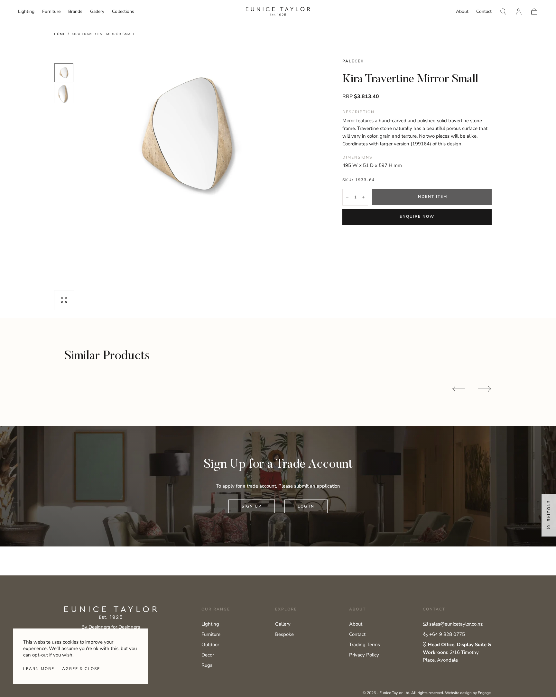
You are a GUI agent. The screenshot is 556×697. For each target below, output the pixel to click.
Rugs (206, 665)
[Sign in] (519, 11)
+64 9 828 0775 (447, 634)
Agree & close (81, 668)
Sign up (252, 506)
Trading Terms (364, 644)
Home (59, 34)
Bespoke (284, 634)
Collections (123, 11)
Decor (207, 655)
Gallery (97, 11)
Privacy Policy (364, 655)
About (462, 11)
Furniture (51, 11)
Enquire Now (417, 216)
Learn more (38, 668)
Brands (75, 11)
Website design (458, 692)
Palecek (353, 61)
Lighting (26, 11)
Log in (306, 506)
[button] (503, 11)
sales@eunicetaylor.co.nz (456, 624)
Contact (484, 11)
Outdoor (210, 644)
